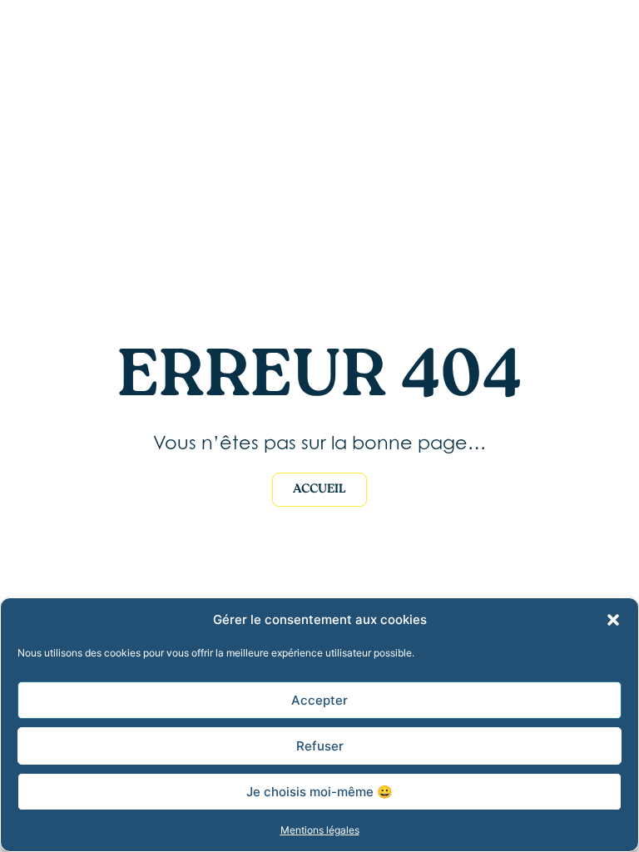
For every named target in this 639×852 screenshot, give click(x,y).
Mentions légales (319, 830)
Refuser (320, 746)
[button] (613, 620)
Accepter (319, 700)
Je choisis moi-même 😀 (319, 792)
